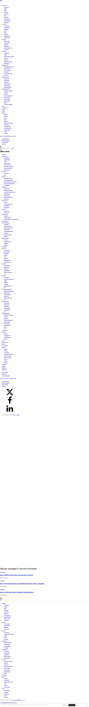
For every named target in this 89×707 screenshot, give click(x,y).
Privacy (18, 414)
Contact (3, 366)
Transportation (7, 129)
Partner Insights (7, 126)
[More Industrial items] (6, 187)
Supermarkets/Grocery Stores (10, 181)
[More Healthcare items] (7, 214)
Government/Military (8, 231)
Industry (4, 154)
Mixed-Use (6, 22)
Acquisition (6, 53)
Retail (5, 10)
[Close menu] (1, 150)
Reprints (4, 367)
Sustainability (7, 85)
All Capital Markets (8, 104)
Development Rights (8, 227)
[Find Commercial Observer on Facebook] (10, 403)
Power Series (5, 345)
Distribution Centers (8, 190)
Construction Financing (9, 56)
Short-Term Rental (8, 168)
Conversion (6, 82)
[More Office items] (5, 171)
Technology (4, 330)
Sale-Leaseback (7, 70)
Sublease (6, 44)
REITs (5, 102)
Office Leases (7, 41)
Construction (7, 80)
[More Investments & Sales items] (11, 289)
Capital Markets (5, 89)
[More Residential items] (7, 156)
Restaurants (6, 207)
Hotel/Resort (6, 205)
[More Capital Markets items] (9, 89)
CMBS (5, 54)
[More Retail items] (5, 176)
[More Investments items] (7, 65)
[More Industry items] (6, 5)
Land (5, 15)
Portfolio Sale (7, 68)
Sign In (1, 136)
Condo (5, 161)
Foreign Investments (8, 95)
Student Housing (7, 164)
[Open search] (1, 146)
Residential (6, 7)
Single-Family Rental (8, 166)
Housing (6, 333)
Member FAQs (5, 142)
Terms (14, 414)
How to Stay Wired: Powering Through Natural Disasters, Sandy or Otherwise (22, 583)
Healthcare (6, 17)
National (6, 34)
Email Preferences (6, 140)
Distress (6, 58)
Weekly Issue (5, 107)
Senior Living (7, 169)
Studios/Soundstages (8, 197)
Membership (6, 690)
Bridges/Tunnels (7, 241)
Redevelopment (7, 83)
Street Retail (6, 185)
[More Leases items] (5, 39)
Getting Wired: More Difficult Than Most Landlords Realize (16, 592)
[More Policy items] (5, 332)
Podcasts (6, 133)
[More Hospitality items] (7, 200)
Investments (4, 65)
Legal (5, 118)
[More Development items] (8, 77)
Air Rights (6, 224)
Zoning (5, 338)
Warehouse (6, 198)
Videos (5, 131)
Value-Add (6, 71)
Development (5, 77)
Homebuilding (7, 159)
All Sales (6, 75)
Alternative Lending (8, 90)
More (3, 112)
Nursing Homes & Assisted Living (11, 219)
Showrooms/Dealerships (9, 183)
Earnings (6, 92)
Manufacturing (7, 193)
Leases (3, 39)
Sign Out (14, 136)
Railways (6, 245)
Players (5, 116)
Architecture (6, 78)
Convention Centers (8, 204)
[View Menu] (1, 0)
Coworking (6, 173)
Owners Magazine (6, 375)
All (4, 274)
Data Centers (7, 188)
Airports (6, 239)
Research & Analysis (8, 123)
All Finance (6, 63)
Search (12, 148)
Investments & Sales (6, 289)
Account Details (5, 138)
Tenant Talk (6, 46)
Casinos (5, 202)
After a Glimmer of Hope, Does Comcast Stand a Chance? (16, 575)
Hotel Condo (6, 163)
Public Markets (7, 100)
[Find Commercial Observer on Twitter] (10, 395)
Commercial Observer (17, 700)
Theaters (6, 236)
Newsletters (4, 369)
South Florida (7, 37)
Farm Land (6, 210)
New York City (7, 27)
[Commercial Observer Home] (5, 2)
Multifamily (6, 157)
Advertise (4, 364)
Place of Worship (7, 234)
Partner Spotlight (7, 128)
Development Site (8, 642)
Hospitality (6, 13)
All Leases (6, 49)
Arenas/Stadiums (7, 226)
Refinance (6, 59)
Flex (5, 175)
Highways (6, 243)
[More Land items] (4, 209)
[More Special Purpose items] (9, 222)
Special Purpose (7, 20)
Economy (6, 94)
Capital (3, 659)
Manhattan (6, 29)
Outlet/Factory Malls (8, 180)
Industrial (6, 12)
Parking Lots (6, 212)
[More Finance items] (6, 51)
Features (6, 121)
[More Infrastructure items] (8, 238)
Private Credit (7, 97)
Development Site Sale (9, 66)
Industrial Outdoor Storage (9, 192)
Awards (5, 114)
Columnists (6, 124)
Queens (5, 30)
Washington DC (7, 36)
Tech (3, 106)
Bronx (5, 32)
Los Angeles (6, 25)
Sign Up (5, 136)
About (3, 688)
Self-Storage (6, 195)
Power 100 (4, 374)
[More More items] (5, 112)
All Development (7, 87)
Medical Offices (7, 217)
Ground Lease (7, 42)
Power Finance (5, 372)
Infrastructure (5, 238)
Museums (6, 233)
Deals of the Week (8, 48)
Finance (3, 51)
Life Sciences (7, 18)
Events (3, 109)
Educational (6, 229)
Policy (5, 119)
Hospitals (6, 215)
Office (5, 8)
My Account (9, 136)
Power (3, 111)
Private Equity (7, 99)
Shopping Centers (8, 178)
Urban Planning (7, 337)
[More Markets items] (6, 24)
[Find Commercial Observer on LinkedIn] (10, 412)
